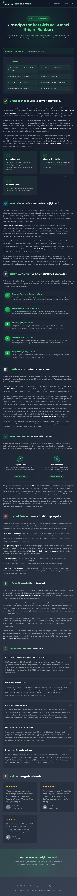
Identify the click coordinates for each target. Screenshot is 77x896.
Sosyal (66, 3)
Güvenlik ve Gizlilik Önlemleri (19, 88)
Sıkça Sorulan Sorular (50, 88)
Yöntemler (57, 3)
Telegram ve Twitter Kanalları (19, 82)
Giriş (49, 3)
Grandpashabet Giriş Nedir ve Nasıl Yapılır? (21, 69)
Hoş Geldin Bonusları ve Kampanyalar (55, 82)
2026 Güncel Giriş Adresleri (52, 68)
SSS (72, 3)
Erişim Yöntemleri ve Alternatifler (20, 76)
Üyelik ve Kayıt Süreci (50, 76)
